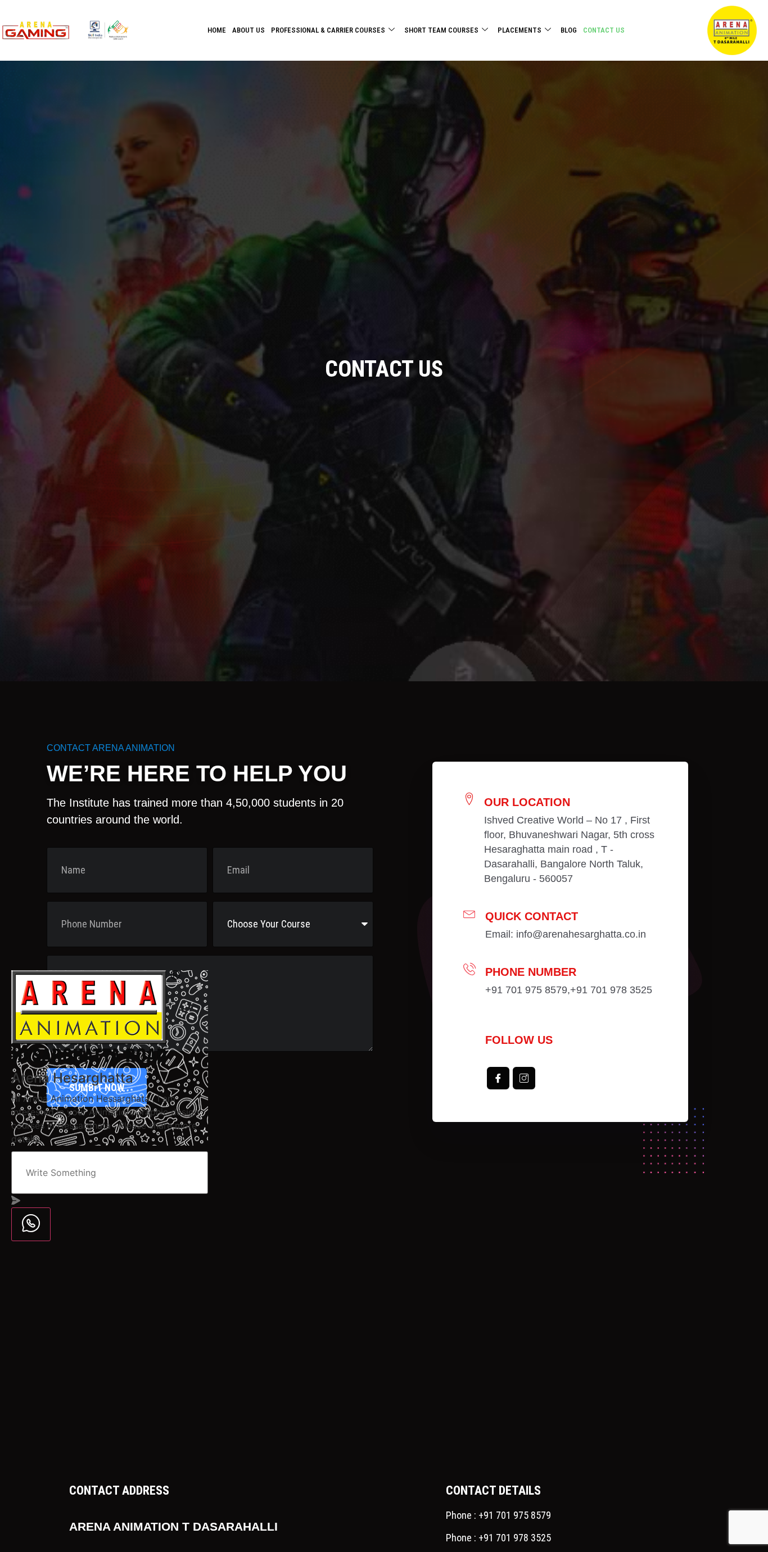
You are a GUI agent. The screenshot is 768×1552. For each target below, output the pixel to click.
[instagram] (524, 1078)
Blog (569, 30)
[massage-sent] (15, 1201)
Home (216, 30)
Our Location (527, 802)
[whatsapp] (31, 1225)
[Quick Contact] (469, 913)
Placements (519, 30)
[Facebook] (498, 1078)
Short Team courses (441, 30)
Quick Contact (531, 916)
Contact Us (604, 30)
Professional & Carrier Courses (328, 30)
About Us (248, 30)
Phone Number (530, 972)
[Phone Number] (469, 968)
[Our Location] (469, 799)
